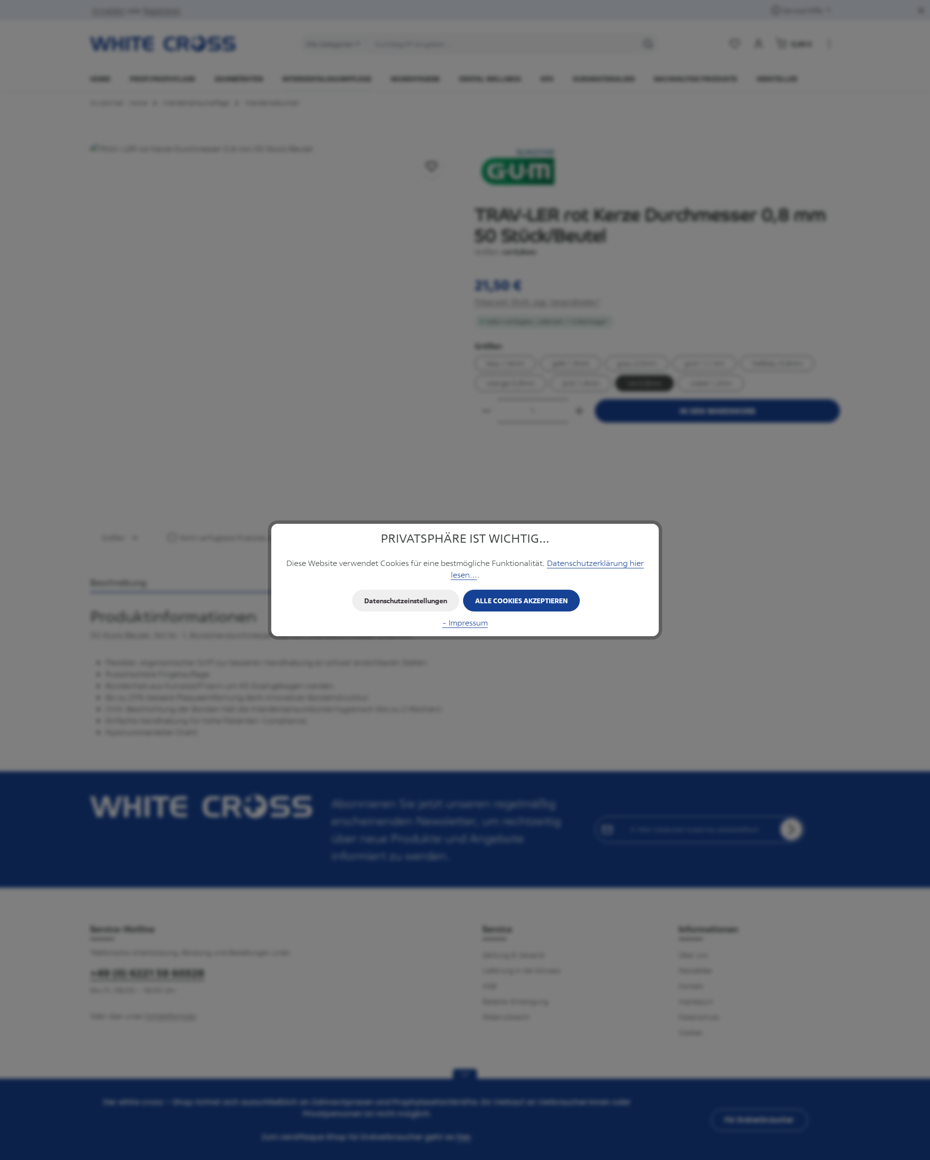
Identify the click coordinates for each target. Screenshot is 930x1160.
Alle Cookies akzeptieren (521, 600)
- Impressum (465, 622)
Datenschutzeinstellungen (405, 600)
